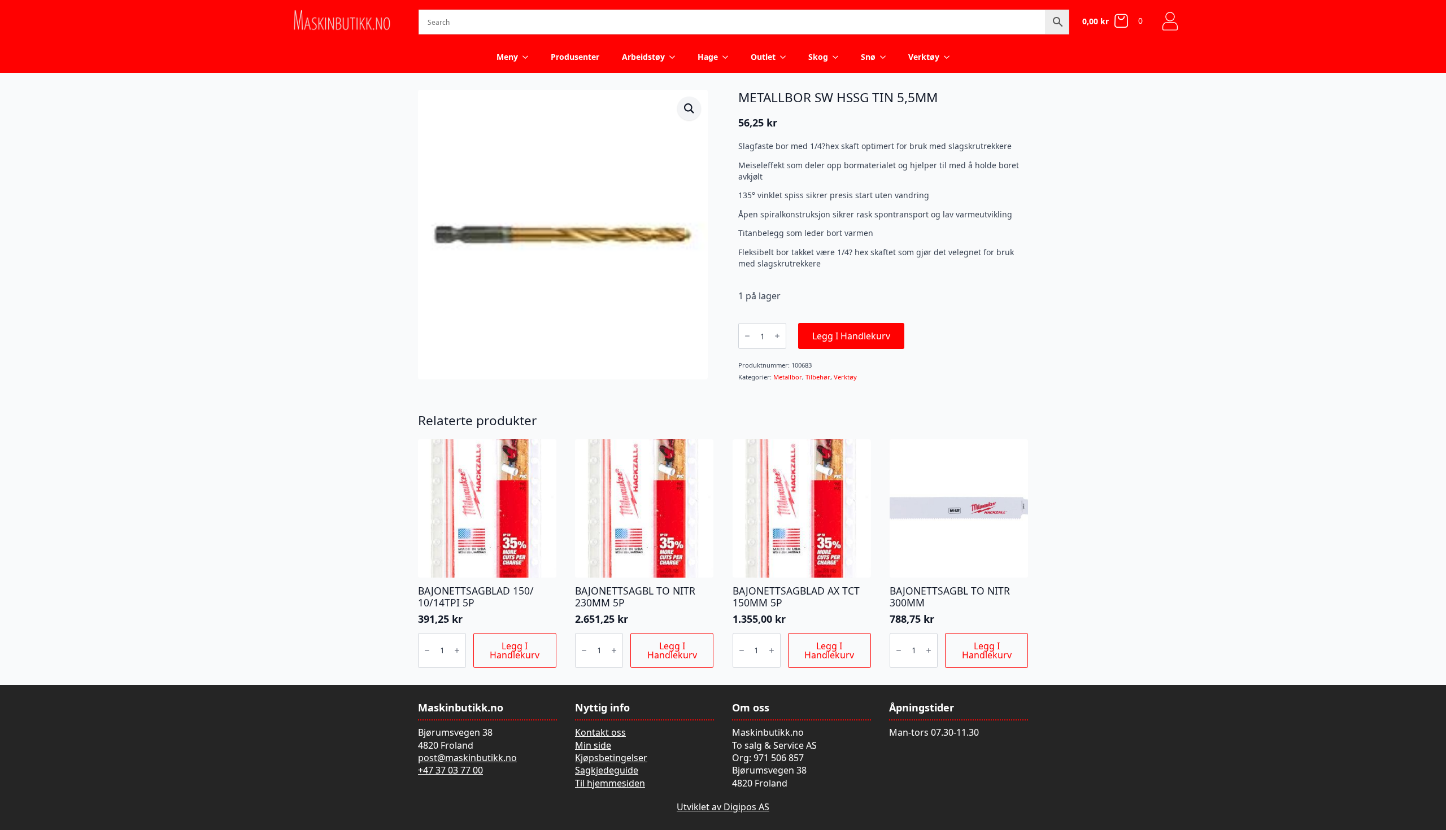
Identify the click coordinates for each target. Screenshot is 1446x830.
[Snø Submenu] (886, 57)
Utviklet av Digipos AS (723, 807)
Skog (818, 56)
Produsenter (575, 56)
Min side (593, 745)
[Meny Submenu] (528, 57)
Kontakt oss (600, 732)
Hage (708, 56)
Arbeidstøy (643, 56)
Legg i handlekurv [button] (514, 650)
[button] (689, 108)
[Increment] (777, 336)
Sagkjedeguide (606, 770)
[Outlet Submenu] (786, 57)
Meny (507, 56)
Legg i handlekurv (851, 336)
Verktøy (923, 56)
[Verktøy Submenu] (950, 57)
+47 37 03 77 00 (450, 770)
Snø (868, 56)
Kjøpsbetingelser (611, 758)
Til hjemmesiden (610, 783)
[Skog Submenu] (839, 57)
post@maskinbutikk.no (467, 758)
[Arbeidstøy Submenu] (675, 57)
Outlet (763, 56)
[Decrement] (747, 336)
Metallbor (787, 377)
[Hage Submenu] (728, 57)
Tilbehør (817, 377)
